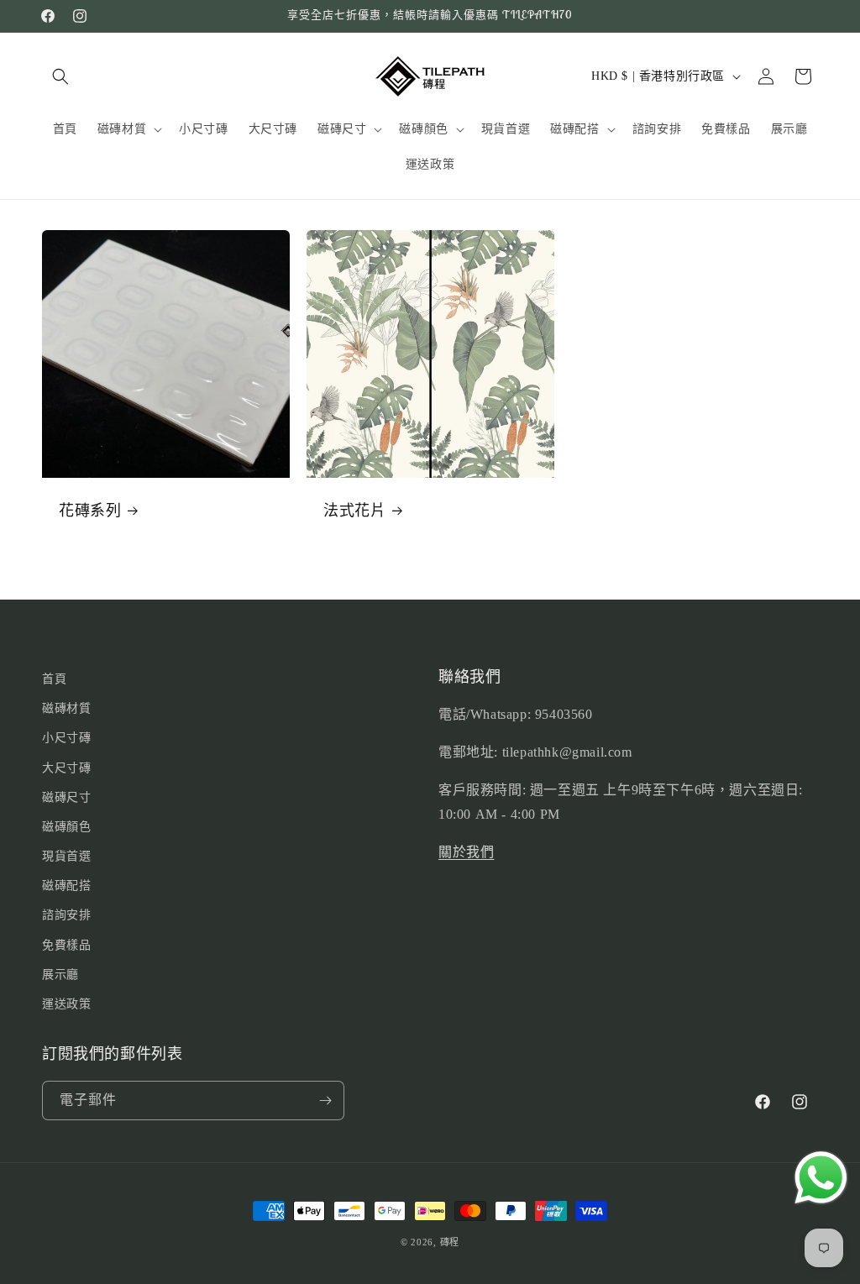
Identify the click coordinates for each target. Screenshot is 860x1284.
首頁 (54, 679)
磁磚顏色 (66, 826)
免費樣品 (66, 945)
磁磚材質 (66, 708)
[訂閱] (325, 1100)
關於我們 (466, 852)
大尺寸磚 (66, 768)
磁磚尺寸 (66, 797)
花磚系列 (90, 510)
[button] (60, 76)
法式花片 (354, 510)
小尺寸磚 (66, 737)
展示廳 (60, 974)
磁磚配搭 (66, 885)
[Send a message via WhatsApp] (821, 1177)
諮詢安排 (66, 915)
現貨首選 (66, 856)
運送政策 (66, 1004)
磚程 (449, 1242)
